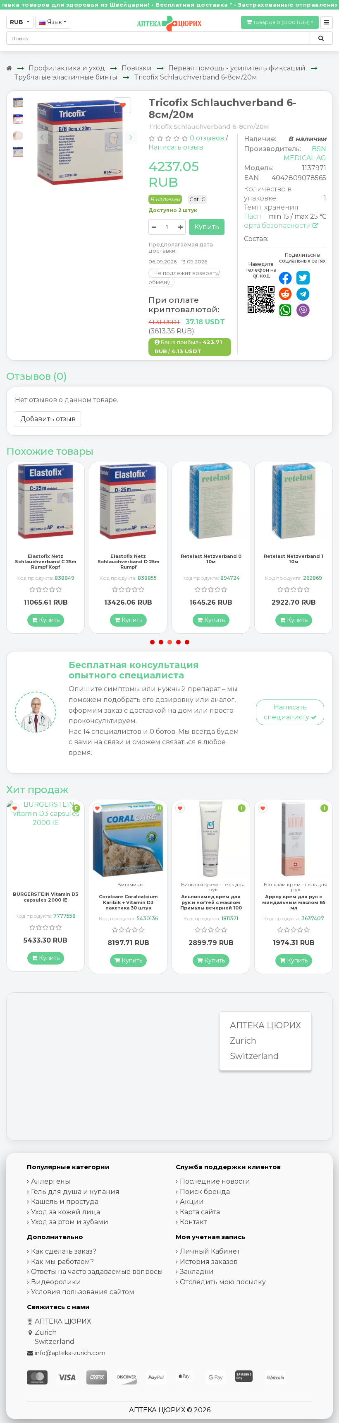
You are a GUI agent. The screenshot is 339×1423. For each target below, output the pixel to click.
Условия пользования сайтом (82, 1292)
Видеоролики (56, 1282)
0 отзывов (207, 138)
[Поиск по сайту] (321, 38)
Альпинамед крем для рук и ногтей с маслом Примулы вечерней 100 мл (211, 905)
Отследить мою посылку (223, 1282)
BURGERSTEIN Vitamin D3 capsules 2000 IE (45, 896)
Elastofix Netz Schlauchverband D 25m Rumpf (128, 561)
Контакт (193, 1222)
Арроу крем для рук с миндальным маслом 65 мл (293, 902)
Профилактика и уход (67, 68)
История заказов (209, 1262)
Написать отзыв (175, 147)
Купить (206, 227)
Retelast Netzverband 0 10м (211, 558)
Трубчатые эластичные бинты (65, 77)
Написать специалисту (287, 712)
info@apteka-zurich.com (70, 1353)
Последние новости (215, 1181)
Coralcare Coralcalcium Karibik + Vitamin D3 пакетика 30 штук (128, 902)
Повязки (137, 68)
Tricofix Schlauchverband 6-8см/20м (195, 77)
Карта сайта (200, 1212)
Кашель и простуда (64, 1202)
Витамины (130, 885)
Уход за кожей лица (65, 1212)
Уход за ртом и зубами (69, 1222)
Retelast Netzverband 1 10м (293, 558)
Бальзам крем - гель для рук (213, 887)
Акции (192, 1202)
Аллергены (50, 1181)
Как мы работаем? (62, 1262)
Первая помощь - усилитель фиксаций (237, 68)
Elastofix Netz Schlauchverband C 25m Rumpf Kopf (45, 561)
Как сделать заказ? (63, 1251)
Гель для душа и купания (75, 1192)
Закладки (197, 1272)
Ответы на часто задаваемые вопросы (97, 1272)
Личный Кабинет (210, 1251)
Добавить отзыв (48, 419)
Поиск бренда (205, 1192)
